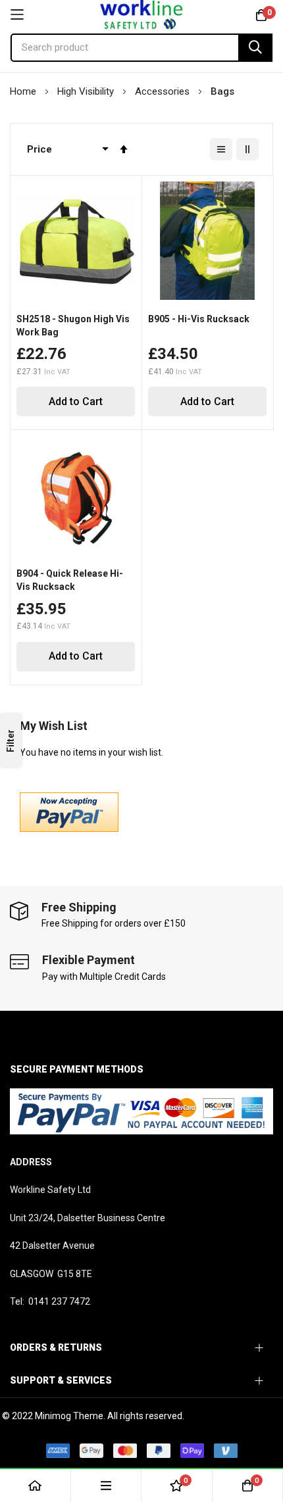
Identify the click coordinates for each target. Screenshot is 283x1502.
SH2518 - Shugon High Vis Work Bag (73, 325)
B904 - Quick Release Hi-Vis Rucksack (69, 580)
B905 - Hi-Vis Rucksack (198, 319)
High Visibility (86, 91)
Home (24, 91)
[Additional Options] (69, 828)
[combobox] (141, 48)
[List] (221, 149)
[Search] (255, 48)
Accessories (163, 91)
